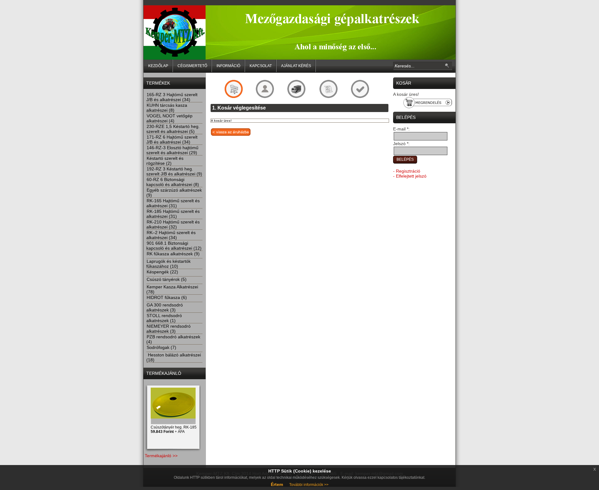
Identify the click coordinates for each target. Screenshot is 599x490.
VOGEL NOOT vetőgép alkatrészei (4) (169, 118)
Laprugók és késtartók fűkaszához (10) (168, 264)
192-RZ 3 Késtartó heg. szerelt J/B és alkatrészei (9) (174, 171)
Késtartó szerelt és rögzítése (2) (164, 161)
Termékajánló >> (161, 455)
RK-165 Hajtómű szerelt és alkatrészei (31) (173, 203)
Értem (277, 484)
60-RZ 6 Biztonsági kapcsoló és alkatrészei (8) (172, 182)
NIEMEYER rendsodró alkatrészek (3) (168, 329)
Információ (228, 66)
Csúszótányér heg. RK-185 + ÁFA (174, 429)
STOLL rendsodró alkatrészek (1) (164, 318)
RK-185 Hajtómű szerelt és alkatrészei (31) (173, 214)
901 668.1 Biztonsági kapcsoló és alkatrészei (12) (174, 246)
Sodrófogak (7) (161, 347)
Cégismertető (192, 66)
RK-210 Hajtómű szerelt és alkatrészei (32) (173, 224)
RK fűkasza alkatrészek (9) (173, 253)
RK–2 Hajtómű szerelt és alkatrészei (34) (171, 235)
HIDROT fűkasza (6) (167, 297)
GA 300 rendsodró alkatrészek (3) (164, 307)
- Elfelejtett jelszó (409, 176)
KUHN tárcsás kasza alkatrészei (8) (166, 108)
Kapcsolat (261, 66)
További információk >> (309, 485)
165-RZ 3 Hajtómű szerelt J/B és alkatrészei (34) (171, 97)
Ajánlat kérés (296, 66)
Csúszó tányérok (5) (167, 279)
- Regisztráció (406, 171)
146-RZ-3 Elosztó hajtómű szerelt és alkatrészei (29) (172, 150)
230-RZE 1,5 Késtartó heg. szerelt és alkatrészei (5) (173, 129)
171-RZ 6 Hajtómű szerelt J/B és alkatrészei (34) (171, 140)
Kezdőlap (158, 66)
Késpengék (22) (162, 271)
